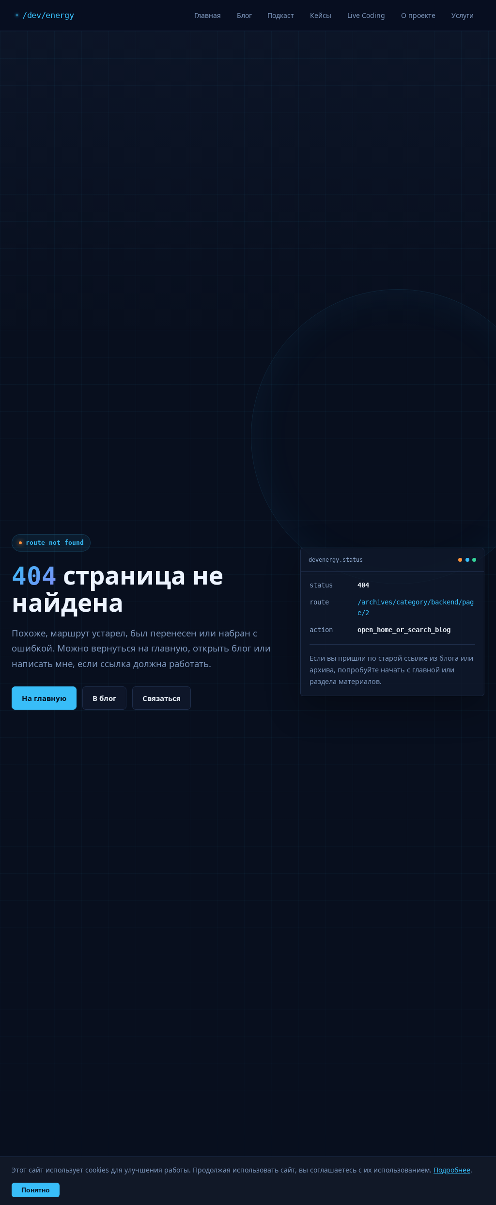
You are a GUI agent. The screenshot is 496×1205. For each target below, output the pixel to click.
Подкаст (280, 15)
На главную (44, 698)
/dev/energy (48, 15)
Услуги (462, 15)
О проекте (418, 15)
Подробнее (452, 1169)
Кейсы (320, 15)
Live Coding (366, 15)
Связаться (161, 698)
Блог (244, 15)
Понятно (35, 1190)
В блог (104, 698)
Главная (207, 15)
